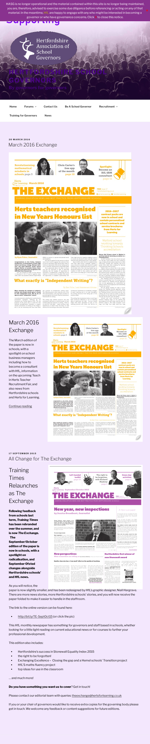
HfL (46, 12)
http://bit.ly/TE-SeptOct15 (35, 616)
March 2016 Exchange (32, 145)
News (48, 115)
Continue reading (20, 406)
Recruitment (107, 106)
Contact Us (50, 106)
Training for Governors (23, 115)
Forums (28, 106)
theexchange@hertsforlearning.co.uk (97, 695)
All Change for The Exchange (40, 459)
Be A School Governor (78, 106)
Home (13, 106)
